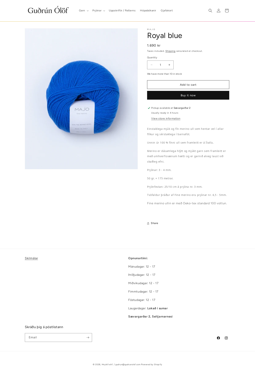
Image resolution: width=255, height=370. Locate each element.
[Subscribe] (88, 337)
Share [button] (154, 223)
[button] (83, 11)
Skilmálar (31, 258)
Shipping (170, 51)
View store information (165, 118)
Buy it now (188, 95)
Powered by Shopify (151, 364)
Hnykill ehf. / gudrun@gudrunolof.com (121, 364)
